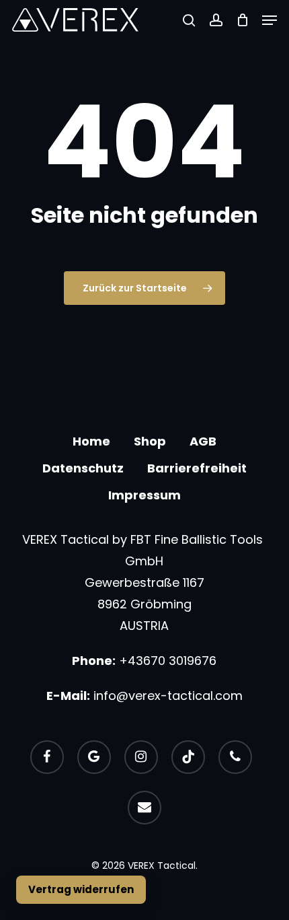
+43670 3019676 (167, 660)
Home (91, 441)
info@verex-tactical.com (168, 695)
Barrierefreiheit (197, 468)
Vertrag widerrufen (81, 889)
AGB (203, 441)
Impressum (144, 495)
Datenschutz (83, 468)
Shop (150, 441)
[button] (269, 20)
